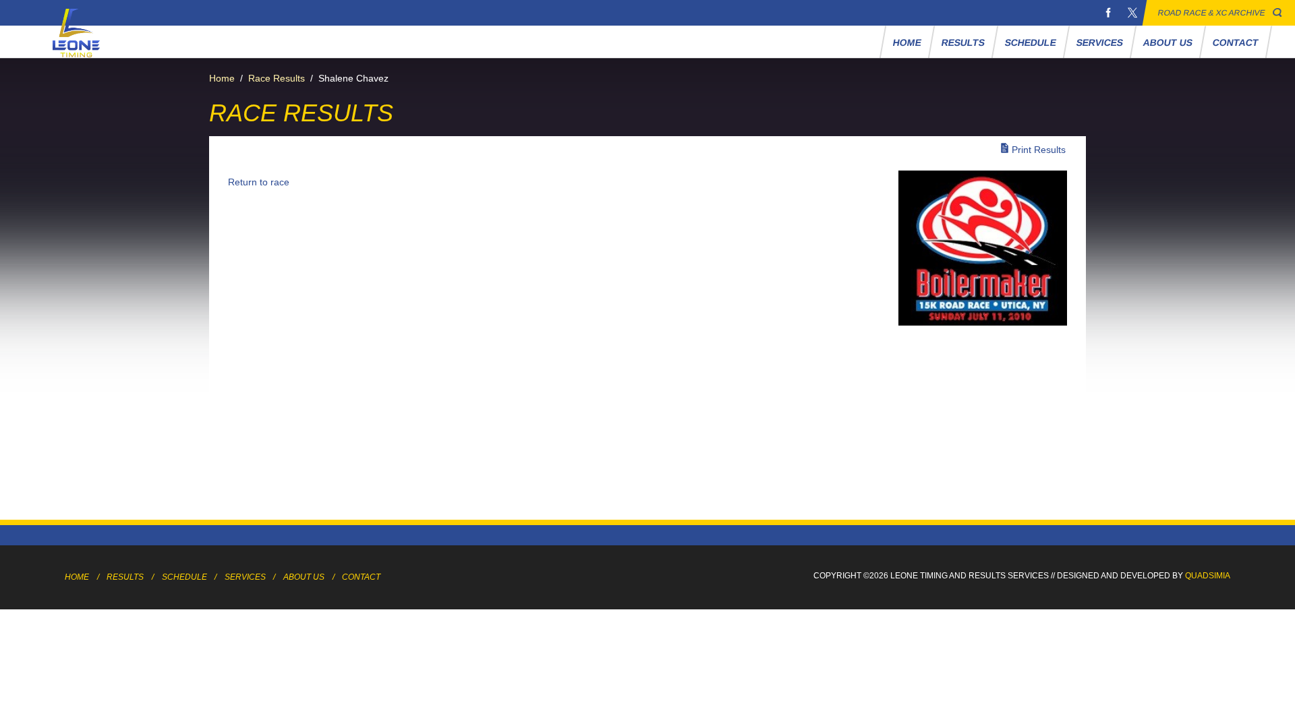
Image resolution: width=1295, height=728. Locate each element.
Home (907, 42)
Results (962, 42)
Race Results (276, 78)
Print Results (1039, 149)
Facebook (1108, 12)
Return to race (258, 182)
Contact (1235, 42)
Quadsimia (1207, 575)
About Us (1167, 42)
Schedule (1030, 42)
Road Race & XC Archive (1211, 13)
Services (1099, 42)
